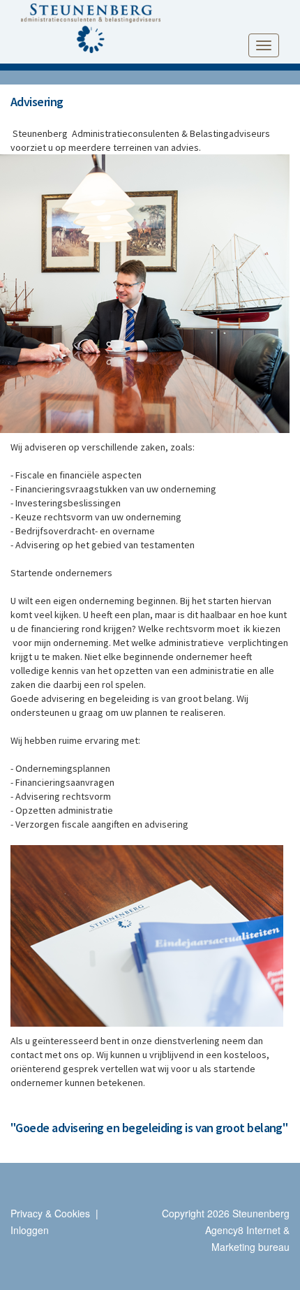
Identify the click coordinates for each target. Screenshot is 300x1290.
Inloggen (29, 1230)
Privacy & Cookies (50, 1213)
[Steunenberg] (90, 26)
